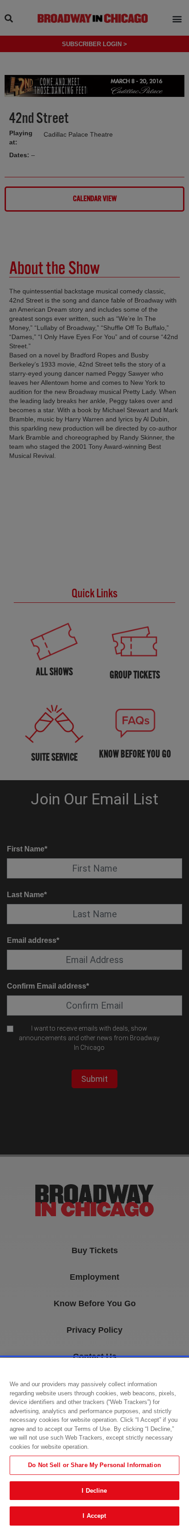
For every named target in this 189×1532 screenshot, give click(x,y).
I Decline (94, 1490)
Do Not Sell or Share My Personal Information (94, 1465)
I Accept (94, 1515)
